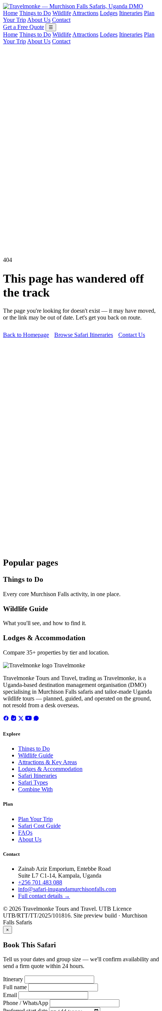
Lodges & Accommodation (44, 638)
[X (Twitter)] (21, 719)
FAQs (25, 832)
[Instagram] (14, 719)
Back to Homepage (26, 335)
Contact (61, 20)
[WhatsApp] (36, 719)
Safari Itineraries (37, 775)
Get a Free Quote (23, 27)
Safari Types (33, 782)
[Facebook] (6, 719)
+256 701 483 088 (40, 882)
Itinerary (13, 979)
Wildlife (61, 13)
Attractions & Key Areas (47, 762)
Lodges (109, 13)
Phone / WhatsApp (25, 1003)
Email (10, 995)
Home (10, 13)
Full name (15, 987)
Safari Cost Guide (39, 826)
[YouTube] (28, 719)
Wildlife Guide (25, 609)
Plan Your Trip (35, 819)
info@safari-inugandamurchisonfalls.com (67, 889)
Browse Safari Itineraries (83, 335)
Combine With (35, 789)
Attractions (85, 13)
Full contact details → (44, 896)
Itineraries (130, 13)
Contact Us (131, 335)
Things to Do (35, 13)
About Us (38, 20)
